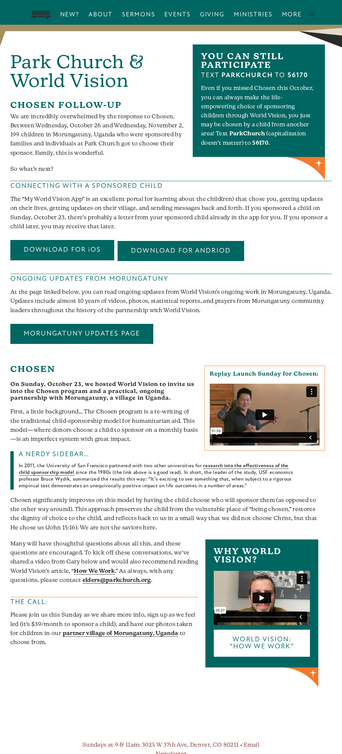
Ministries (253, 15)
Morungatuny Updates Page (82, 334)
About (101, 15)
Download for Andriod (181, 251)
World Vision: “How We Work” (262, 643)
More (292, 15)
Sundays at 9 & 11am (110, 745)
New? (69, 15)
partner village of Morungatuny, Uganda (120, 633)
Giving (212, 15)
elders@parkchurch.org (116, 580)
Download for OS (62, 250)
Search (312, 15)
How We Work (94, 571)
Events (177, 15)
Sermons (138, 15)
